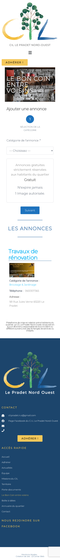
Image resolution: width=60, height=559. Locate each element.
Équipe (6, 473)
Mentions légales (29, 555)
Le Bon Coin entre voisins (15, 495)
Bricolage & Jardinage (22, 284)
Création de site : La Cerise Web (30, 556)
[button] (30, 53)
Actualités (7, 467)
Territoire (6, 484)
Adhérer (6, 462)
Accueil (5, 456)
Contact (9, 407)
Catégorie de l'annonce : (23, 140)
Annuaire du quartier (13, 506)
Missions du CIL (10, 478)
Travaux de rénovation (23, 254)
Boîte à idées (8, 500)
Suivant (30, 210)
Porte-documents (11, 489)
